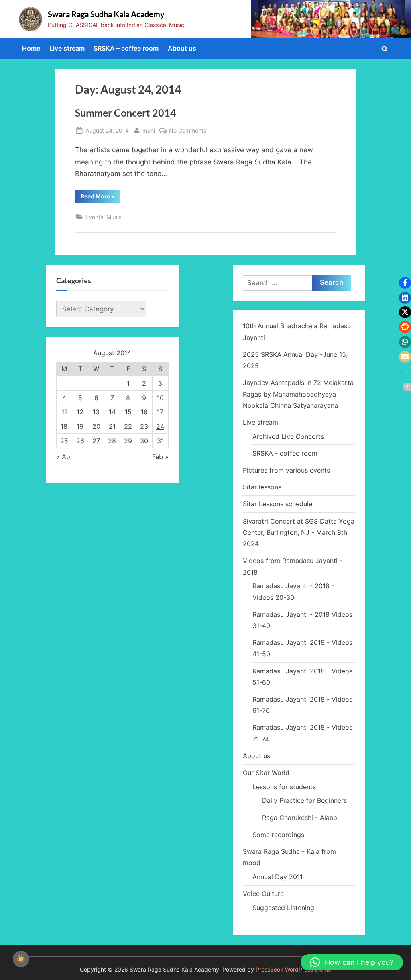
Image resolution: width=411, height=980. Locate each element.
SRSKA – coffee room (126, 48)
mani (148, 130)
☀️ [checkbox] (20, 959)
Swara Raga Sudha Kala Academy (106, 14)
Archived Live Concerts (288, 436)
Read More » (100, 197)
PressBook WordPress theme (293, 969)
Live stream (67, 48)
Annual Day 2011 (277, 877)
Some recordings (278, 835)
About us (182, 48)
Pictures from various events (286, 470)
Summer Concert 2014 (125, 113)
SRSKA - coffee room (284, 453)
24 (160, 426)
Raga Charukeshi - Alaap (299, 818)
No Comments (187, 131)
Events (94, 216)
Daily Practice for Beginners (304, 800)
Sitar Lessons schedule (277, 504)
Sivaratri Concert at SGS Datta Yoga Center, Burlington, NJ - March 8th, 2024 (298, 532)
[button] (352, 962)
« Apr (64, 457)
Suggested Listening (283, 908)
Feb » (160, 457)
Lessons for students (284, 787)
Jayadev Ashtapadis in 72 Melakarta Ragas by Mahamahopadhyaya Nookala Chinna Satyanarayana (298, 393)
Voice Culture (263, 894)
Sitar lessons (262, 487)
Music (114, 216)
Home (31, 48)
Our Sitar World (266, 773)
